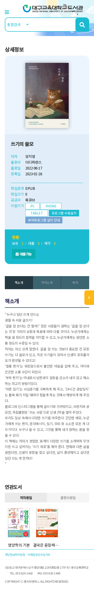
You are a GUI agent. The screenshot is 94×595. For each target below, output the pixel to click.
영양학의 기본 (19, 545)
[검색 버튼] (82, 24)
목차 (75, 282)
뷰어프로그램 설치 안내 (44, 220)
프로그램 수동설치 (64, 213)
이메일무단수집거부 (38, 554)
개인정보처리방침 (15, 554)
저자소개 (46, 282)
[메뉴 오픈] (89, 297)
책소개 (19, 282)
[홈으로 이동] (53, 8)
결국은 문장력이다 (47, 545)
